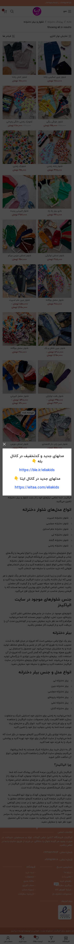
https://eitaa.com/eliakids (37, 487)
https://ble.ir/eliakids (37, 470)
